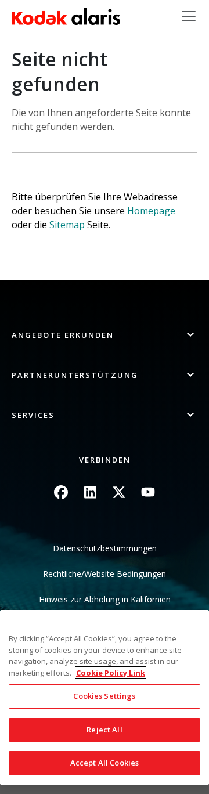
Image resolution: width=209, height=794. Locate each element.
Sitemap (67, 224)
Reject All (104, 729)
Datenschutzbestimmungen (105, 548)
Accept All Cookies (104, 762)
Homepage (151, 210)
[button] (104, 335)
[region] (104, 697)
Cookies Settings (104, 696)
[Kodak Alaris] (66, 16)
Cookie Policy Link (110, 672)
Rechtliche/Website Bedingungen (104, 573)
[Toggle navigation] (188, 16)
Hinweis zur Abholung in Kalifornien (105, 599)
